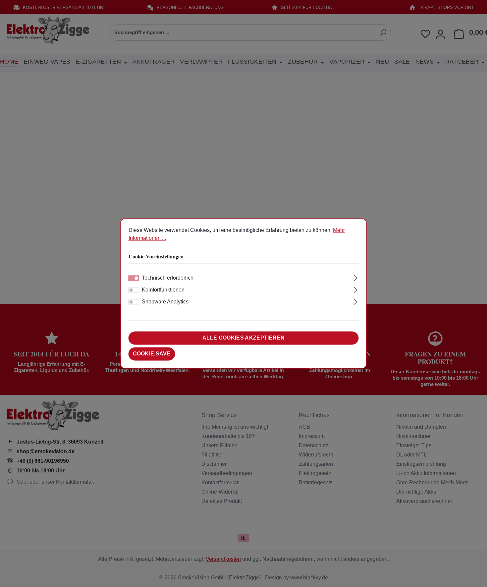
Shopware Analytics (165, 302)
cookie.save (152, 354)
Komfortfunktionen (163, 290)
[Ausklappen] (355, 277)
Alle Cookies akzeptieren (243, 338)
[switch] (134, 290)
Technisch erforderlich (167, 278)
